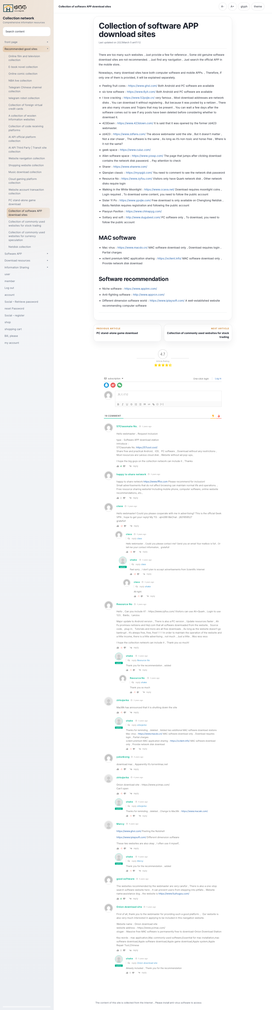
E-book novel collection (23, 66)
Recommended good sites (21, 49)
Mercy (120, 823)
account (9, 294)
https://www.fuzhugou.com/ (174, 893)
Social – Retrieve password (21, 301)
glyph (244, 6)
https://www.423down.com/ (135, 123)
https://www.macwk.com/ (194, 811)
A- (222, 6)
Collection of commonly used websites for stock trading (26, 223)
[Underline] (127, 404)
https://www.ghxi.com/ (142, 85)
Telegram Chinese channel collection (25, 89)
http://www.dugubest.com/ (143, 217)
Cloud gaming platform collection (22, 180)
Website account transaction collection (26, 191)
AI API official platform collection (22, 138)
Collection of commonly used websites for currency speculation (26, 236)
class (139, 538)
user (7, 274)
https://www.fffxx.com (155, 481)
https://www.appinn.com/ (140, 288)
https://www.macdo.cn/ (132, 247)
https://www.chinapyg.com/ (144, 211)
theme (258, 6)
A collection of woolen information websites (22, 117)
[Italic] (122, 404)
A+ (232, 6)
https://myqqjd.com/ (139, 172)
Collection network (18, 18)
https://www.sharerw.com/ (130, 166)
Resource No (124, 604)
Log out (9, 287)
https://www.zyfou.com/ (136, 178)
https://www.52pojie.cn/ (139, 97)
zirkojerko (122, 700)
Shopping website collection (26, 165)
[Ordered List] (136, 404)
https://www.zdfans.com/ (129, 134)
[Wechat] (119, 385)
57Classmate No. (127, 426)
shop (8, 322)
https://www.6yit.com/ (141, 91)
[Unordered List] (140, 404)
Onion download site (129, 906)
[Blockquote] (144, 404)
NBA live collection (20, 80)
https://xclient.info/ (169, 258)
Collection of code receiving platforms (25, 128)
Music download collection (25, 172)
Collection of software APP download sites (25, 212)
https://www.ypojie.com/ (135, 200)
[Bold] (118, 404)
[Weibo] (113, 385)
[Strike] (131, 404)
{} (157, 404)
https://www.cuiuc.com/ (135, 149)
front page (11, 42)
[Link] (153, 404)
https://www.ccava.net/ (159, 189)
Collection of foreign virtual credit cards (25, 106)
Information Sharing (17, 267)
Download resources (17, 260)
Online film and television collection (24, 58)
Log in (217, 378)
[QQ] (106, 385)
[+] (162, 404)
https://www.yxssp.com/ (147, 155)
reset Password (14, 308)
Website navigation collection (26, 158)
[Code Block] (149, 404)
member (10, 281)
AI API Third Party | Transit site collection (27, 149)
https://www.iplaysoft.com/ (167, 300)
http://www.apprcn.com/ (148, 294)
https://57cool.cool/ (146, 447)
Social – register (14, 315)
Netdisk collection (19, 246)
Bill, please (11, 335)
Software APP (13, 253)
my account (12, 342)
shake (133, 559)
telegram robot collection (24, 98)
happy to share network (131, 474)
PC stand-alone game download (22, 202)
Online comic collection (22, 73)
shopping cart (13, 329)
